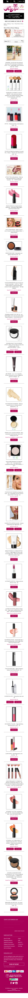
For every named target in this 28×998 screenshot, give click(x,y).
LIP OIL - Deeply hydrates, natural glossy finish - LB (14, 124)
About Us (20, 942)
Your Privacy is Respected (9, 966)
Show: (6, 41)
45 (22, 6)
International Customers (9, 946)
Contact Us (20, 944)
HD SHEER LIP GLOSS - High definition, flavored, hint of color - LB (14, 724)
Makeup (9, 23)
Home (5, 23)
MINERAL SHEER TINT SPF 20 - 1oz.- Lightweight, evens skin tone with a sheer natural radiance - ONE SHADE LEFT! (14, 316)
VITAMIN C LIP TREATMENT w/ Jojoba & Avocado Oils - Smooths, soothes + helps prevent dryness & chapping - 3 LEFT (14, 842)
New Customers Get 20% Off (13, 21)
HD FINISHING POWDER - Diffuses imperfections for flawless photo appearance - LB (14, 405)
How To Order (7, 938)
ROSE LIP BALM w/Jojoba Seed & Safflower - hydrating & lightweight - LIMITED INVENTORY (14, 207)
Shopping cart (11, 990)
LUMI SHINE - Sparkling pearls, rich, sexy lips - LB (14, 754)
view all (22, 930)
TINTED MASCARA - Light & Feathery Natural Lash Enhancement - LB (14, 669)
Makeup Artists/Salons (9, 944)
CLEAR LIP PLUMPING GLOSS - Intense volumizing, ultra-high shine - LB (14, 523)
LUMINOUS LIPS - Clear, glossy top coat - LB (14, 697)
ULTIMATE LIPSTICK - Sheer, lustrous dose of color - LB (14, 581)
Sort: (22, 40)
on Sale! (17, 16)
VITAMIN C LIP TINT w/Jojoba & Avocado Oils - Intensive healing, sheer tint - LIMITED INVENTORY (14, 813)
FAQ (19, 940)
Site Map (20, 946)
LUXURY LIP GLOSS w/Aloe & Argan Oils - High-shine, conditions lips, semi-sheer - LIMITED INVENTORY (14, 610)
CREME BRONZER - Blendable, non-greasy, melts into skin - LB (14, 253)
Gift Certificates (7, 948)
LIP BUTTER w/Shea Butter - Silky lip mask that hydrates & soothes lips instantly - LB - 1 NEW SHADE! (14, 178)
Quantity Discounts (8, 942)
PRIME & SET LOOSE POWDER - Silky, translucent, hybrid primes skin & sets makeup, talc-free (14, 434)
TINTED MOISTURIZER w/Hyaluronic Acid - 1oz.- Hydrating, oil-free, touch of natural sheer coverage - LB (14, 493)
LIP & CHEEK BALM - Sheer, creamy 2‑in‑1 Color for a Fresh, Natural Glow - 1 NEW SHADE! (14, 231)
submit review (17, 930)
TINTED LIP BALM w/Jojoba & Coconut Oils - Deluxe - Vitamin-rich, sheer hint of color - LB (14, 153)
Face (13, 23)
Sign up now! (14, 964)
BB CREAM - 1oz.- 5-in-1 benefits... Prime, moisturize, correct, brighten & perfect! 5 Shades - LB (14, 375)
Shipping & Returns (8, 940)
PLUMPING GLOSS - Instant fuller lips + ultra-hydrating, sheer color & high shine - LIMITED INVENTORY (14, 641)
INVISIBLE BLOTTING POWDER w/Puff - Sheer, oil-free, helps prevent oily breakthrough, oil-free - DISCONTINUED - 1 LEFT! (14, 345)
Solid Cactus (17, 990)
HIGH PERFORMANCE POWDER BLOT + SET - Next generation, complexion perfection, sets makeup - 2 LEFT (14, 463)
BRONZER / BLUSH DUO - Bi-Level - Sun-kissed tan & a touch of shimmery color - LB (14, 904)
